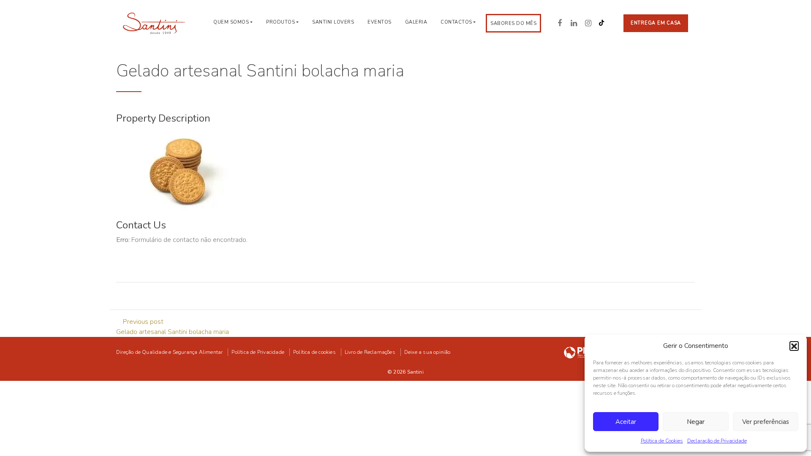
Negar (696, 422)
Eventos (379, 22)
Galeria (416, 22)
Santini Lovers (333, 22)
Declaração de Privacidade (717, 440)
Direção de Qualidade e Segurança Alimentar (169, 352)
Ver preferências (765, 422)
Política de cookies (314, 352)
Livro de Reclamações (370, 352)
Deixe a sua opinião (427, 352)
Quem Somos (231, 22)
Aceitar (625, 422)
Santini (415, 372)
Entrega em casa (656, 23)
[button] (794, 346)
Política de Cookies (662, 440)
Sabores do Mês (513, 23)
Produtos (280, 22)
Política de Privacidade (257, 352)
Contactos (456, 22)
